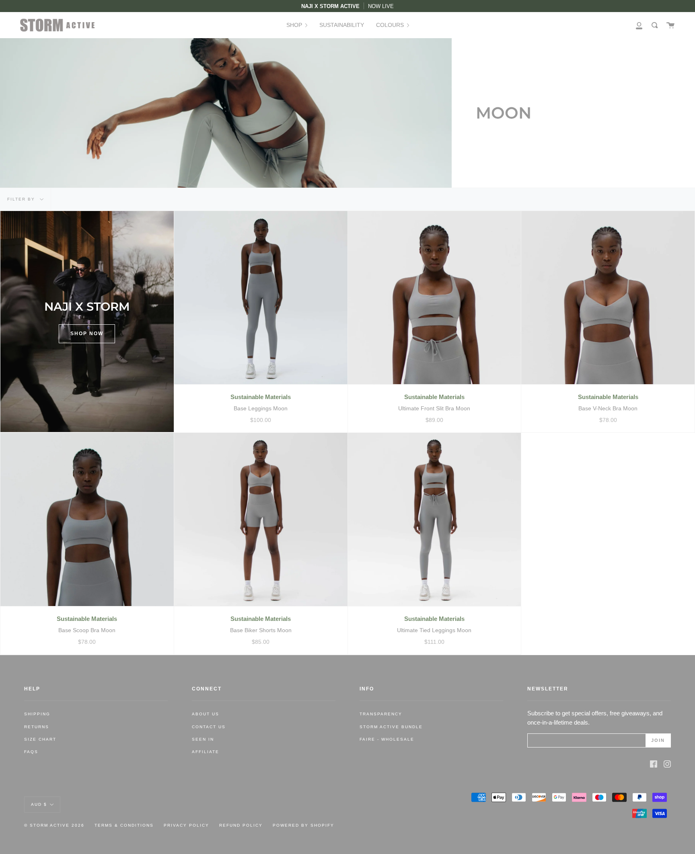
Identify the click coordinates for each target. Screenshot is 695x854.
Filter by (22, 199)
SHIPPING (37, 714)
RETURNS (36, 727)
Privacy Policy (186, 825)
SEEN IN (203, 739)
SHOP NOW (86, 333)
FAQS (31, 752)
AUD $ (39, 804)
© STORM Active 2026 (54, 825)
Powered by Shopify (303, 825)
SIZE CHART (40, 739)
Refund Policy (241, 825)
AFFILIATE (205, 752)
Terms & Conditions (124, 825)
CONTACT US (209, 727)
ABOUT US (205, 714)
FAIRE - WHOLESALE (387, 739)
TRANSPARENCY (381, 714)
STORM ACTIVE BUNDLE (391, 727)
